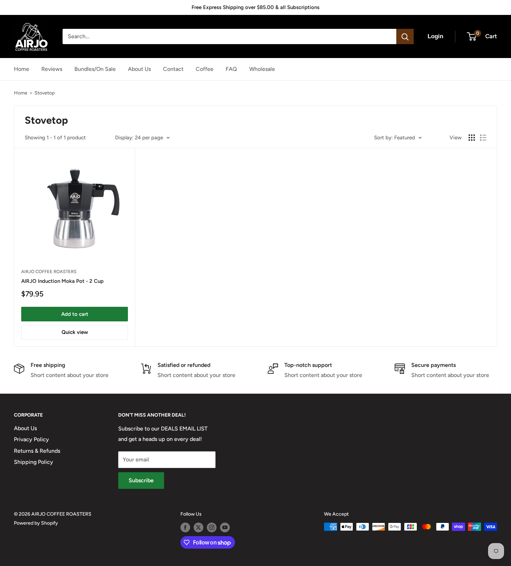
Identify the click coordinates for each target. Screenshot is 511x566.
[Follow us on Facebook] (185, 527)
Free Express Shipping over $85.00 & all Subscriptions (255, 7)
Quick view (75, 332)
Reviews (51, 69)
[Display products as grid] (472, 137)
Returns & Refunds (37, 451)
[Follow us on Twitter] (198, 527)
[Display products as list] (483, 137)
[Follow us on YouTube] (225, 527)
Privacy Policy (31, 439)
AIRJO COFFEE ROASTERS (48, 271)
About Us (139, 69)
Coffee (204, 69)
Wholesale (262, 69)
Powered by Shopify (36, 523)
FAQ (231, 69)
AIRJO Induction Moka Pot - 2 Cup (62, 281)
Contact (173, 69)
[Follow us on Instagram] (212, 527)
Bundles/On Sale (95, 69)
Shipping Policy (33, 462)
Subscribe (141, 480)
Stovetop (44, 93)
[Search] (405, 36)
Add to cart (74, 314)
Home (21, 69)
